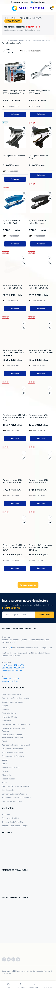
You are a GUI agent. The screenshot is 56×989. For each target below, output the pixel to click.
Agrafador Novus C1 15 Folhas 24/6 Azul (13, 221)
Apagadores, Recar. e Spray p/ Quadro (16, 745)
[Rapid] (5, 122)
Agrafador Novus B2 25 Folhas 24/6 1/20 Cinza (38, 416)
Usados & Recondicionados (12, 801)
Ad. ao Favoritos (24, 63)
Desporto (5, 706)
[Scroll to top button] (51, 978)
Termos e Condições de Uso (12, 822)
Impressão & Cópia (9, 717)
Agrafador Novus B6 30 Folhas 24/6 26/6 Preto (38, 286)
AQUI (9, 648)
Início (4, 40)
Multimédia (6, 775)
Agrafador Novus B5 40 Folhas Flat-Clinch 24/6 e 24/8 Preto (13, 352)
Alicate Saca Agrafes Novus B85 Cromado (40, 92)
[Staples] (5, 187)
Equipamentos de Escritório (12, 752)
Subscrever (44, 614)
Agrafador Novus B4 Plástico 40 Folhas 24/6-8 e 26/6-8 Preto (15, 417)
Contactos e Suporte (20, 2)
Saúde (4, 782)
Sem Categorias (8, 790)
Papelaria (5, 771)
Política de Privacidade (10, 818)
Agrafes (5, 741)
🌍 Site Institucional (38, 2)
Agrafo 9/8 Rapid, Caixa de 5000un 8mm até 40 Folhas (14, 92)
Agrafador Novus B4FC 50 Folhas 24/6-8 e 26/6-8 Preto (41, 351)
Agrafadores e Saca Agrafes (13, 737)
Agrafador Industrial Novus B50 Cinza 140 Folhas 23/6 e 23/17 (14, 547)
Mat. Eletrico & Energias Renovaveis (16, 724)
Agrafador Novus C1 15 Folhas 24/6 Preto (39, 221)
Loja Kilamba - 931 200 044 (13, 668)
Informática (6, 721)
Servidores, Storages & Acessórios (15, 794)
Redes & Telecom (8, 779)
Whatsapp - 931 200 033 (12, 670)
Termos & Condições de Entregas (15, 826)
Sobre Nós (6, 814)
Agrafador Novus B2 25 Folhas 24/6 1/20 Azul (38, 481)
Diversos (5, 709)
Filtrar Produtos (9, 50)
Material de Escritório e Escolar (19, 40)
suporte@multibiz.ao (10, 681)
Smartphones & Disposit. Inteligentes (16, 797)
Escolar (5, 760)
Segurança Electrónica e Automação (16, 786)
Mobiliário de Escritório (11, 767)
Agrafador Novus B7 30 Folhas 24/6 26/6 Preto (12, 286)
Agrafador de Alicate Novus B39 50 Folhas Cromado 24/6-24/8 (40, 547)
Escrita (4, 764)
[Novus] (31, 122)
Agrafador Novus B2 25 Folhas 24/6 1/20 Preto (12, 481)
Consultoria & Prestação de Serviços (16, 698)
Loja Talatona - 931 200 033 (13, 665)
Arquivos (5, 731)
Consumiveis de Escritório (41, 40)
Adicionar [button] (15, 114)
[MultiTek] (28, 8)
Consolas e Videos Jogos (11, 694)
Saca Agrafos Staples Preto (14, 155)
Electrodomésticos (9, 713)
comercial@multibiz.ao (10, 678)
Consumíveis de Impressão (12, 702)
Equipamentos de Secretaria (13, 756)
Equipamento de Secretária (12, 749)
